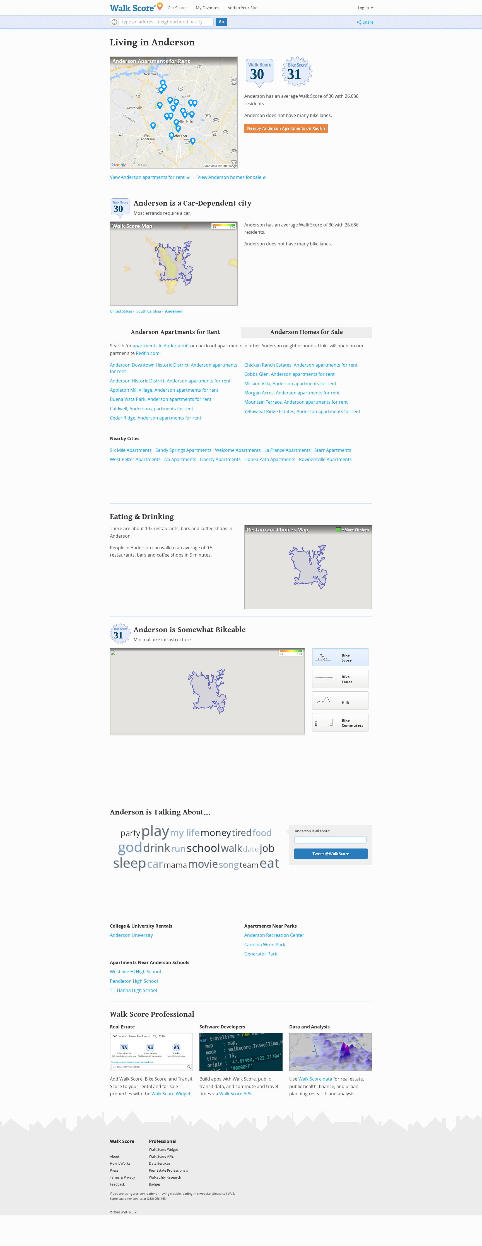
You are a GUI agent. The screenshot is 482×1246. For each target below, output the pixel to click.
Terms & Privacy (122, 1177)
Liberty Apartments (220, 459)
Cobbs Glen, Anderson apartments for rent (289, 374)
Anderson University (131, 935)
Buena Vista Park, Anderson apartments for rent (160, 399)
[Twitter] (113, 1149)
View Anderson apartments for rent (147, 177)
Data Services (159, 1163)
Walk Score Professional (152, 1014)
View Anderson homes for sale (229, 177)
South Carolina (148, 311)
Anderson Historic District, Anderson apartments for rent (170, 381)
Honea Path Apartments (269, 459)
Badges (155, 1184)
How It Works (120, 1163)
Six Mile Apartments (131, 450)
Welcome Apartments (238, 450)
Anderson (174, 311)
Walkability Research (165, 1177)
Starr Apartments (332, 450)
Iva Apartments (180, 459)
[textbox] (166, 22)
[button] (114, 22)
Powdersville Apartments (325, 459)
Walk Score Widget (171, 1093)
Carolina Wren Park (264, 944)
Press (114, 1170)
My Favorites (207, 8)
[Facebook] (122, 1149)
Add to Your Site (242, 8)
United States (121, 311)
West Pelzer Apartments (135, 459)
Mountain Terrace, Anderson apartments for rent (296, 402)
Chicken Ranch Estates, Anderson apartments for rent (301, 365)
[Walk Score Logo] (136, 6)
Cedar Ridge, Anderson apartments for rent (155, 418)
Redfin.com (148, 353)
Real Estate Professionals (168, 1170)
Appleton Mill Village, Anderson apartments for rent (164, 390)
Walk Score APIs (235, 1093)
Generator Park (260, 954)
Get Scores (177, 8)
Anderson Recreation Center (274, 935)
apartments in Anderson (158, 345)
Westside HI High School (135, 971)
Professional (163, 1141)
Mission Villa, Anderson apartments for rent (290, 383)
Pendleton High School (134, 981)
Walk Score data (315, 1079)
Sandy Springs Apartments (183, 450)
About (114, 1157)
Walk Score (122, 1141)
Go (221, 21)
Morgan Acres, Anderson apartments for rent (292, 393)
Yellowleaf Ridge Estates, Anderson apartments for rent (302, 411)
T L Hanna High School (133, 990)
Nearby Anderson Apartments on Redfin (286, 128)
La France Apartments (287, 450)
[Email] (130, 1149)
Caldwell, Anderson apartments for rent (151, 408)
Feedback (117, 1184)
